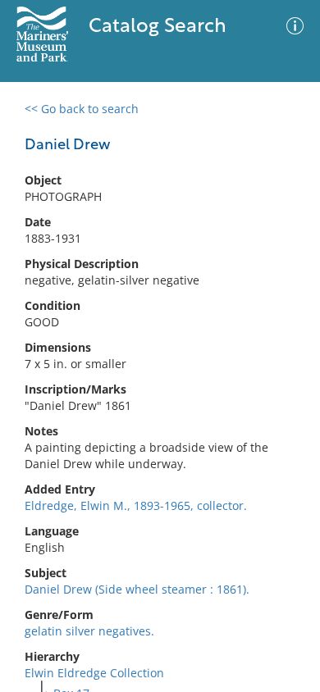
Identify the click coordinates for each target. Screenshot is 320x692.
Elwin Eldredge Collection (94, 673)
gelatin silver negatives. (89, 631)
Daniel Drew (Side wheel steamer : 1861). (137, 589)
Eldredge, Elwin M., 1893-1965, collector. (136, 505)
